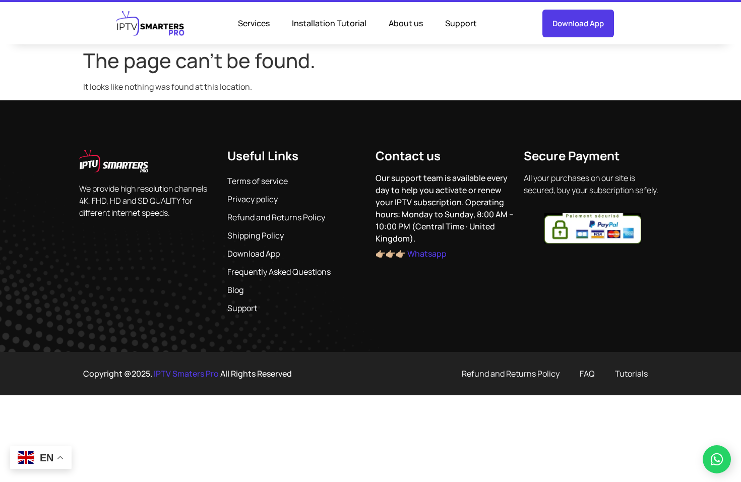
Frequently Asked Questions (279, 271)
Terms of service (257, 181)
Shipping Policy (255, 235)
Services (254, 23)
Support (461, 23)
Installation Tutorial (329, 23)
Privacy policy (252, 199)
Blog (235, 289)
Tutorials (631, 373)
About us (406, 23)
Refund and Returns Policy (276, 217)
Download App (253, 253)
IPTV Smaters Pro (186, 373)
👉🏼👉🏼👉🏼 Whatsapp (411, 253)
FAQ (587, 373)
